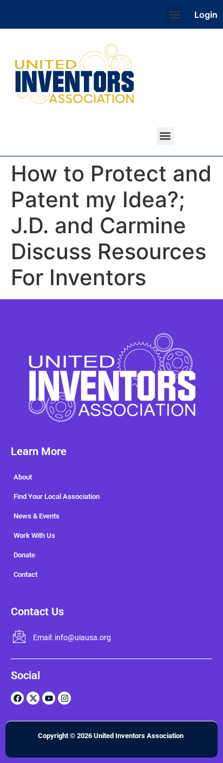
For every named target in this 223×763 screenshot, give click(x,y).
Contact (25, 574)
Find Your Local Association (57, 496)
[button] (174, 14)
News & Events (37, 516)
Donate (24, 555)
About (23, 477)
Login (206, 14)
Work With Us (34, 535)
